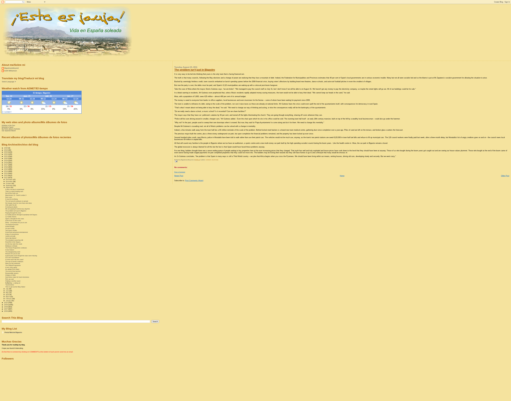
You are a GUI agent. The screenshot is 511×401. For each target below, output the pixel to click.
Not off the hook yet (11, 193)
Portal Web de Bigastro (13, 332)
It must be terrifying (11, 199)
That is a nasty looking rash (14, 191)
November (9, 181)
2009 (6, 305)
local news (215, 160)
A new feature (9, 250)
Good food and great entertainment (16, 232)
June (7, 291)
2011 (6, 177)
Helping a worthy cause (12, 281)
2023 (6, 152)
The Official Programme (13, 265)
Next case (8, 197)
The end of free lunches (13, 271)
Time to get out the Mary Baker (15, 287)
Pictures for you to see (12, 253)
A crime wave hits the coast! (14, 259)
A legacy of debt (10, 275)
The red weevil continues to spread (16, 201)
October (8, 183)
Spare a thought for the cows (14, 218)
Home (342, 176)
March (8, 296)
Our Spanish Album (9, 130)
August (8, 187)
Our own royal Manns (12, 257)
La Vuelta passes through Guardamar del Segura (21, 214)
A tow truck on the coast (13, 220)
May (7, 292)
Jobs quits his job (11, 205)
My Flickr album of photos (11, 129)
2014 (6, 171)
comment (208, 160)
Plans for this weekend (12, 263)
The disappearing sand (12, 252)
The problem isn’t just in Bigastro (194, 69)
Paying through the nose (13, 213)
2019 (6, 160)
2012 (6, 175)
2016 (6, 167)
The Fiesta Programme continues (16, 248)
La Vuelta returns (10, 216)
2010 (6, 302)
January (8, 300)
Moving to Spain (7, 127)
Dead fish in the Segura (12, 242)
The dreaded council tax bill (14, 240)
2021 (6, 156)
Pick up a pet (9, 279)
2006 (6, 311)
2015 (6, 169)
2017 (6, 165)
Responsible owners (11, 273)
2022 (6, 154)
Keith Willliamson (10, 71)
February (9, 298)
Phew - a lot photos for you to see (16, 222)
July (7, 289)
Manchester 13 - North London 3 (15, 195)
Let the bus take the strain (13, 244)
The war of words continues (14, 261)
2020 (6, 158)
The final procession (11, 224)
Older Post (505, 176)
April (7, 294)
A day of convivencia (12, 234)
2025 (6, 148)
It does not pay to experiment (14, 189)
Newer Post (178, 176)
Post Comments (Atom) (194, 181)
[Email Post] (175, 161)
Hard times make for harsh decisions (17, 277)
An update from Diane (12, 269)
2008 (6, 307)
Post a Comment (179, 172)
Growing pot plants (11, 207)
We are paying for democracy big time (17, 209)
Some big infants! (10, 238)
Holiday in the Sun (8, 125)
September (9, 185)
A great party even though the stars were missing (21, 255)
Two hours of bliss (11, 230)
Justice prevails (10, 236)
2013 (6, 173)
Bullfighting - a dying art (12, 283)
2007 (6, 309)
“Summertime (9, 285)
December (9, 179)
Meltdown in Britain (11, 246)
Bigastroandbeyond (11, 68)
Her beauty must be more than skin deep (18, 203)
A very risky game (11, 267)
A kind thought (9, 226)
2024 (6, 150)
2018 (6, 163)
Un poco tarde (10, 228)
